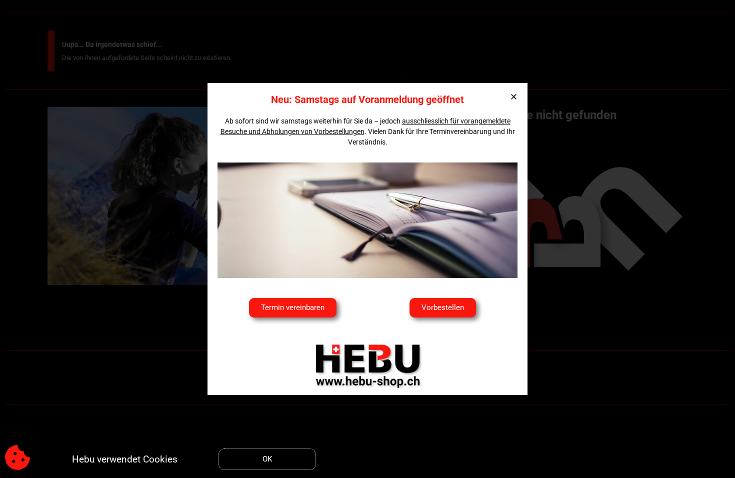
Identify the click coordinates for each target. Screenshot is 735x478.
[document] (367, 239)
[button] (514, 96)
